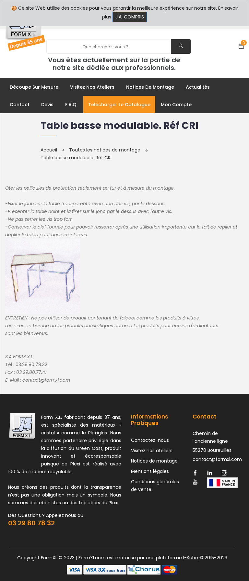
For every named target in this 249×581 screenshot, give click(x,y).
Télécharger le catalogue (119, 104)
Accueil (49, 150)
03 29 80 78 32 (31, 523)
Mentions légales (150, 471)
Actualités (198, 87)
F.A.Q (71, 104)
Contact (20, 104)
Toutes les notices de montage (105, 150)
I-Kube (190, 557)
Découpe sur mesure (34, 87)
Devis (47, 104)
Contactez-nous (150, 440)
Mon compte (176, 104)
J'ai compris (129, 17)
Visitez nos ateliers (92, 87)
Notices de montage (150, 87)
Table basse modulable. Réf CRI (76, 157)
